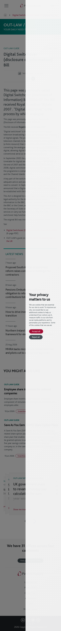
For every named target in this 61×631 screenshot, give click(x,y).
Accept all (36, 331)
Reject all (36, 337)
